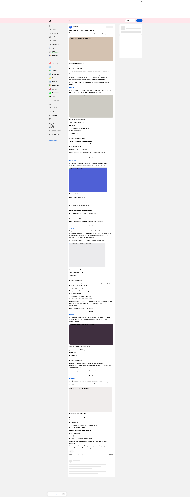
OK (63, 494)
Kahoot (71, 87)
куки (57, 493)
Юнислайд (76, 26)
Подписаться (109, 27)
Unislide (71, 228)
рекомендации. (53, 140)
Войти (139, 21)
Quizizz (71, 314)
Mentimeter (72, 160)
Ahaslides (72, 378)
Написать (131, 21)
